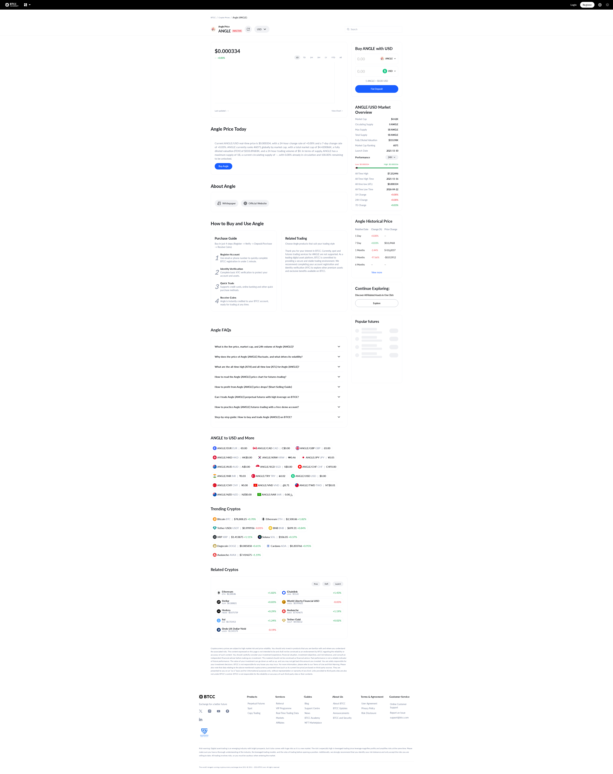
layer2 (338, 584)
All (341, 57)
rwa (316, 584)
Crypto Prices (224, 17)
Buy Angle (223, 166)
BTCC (213, 17)
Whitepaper (229, 203)
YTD (333, 57)
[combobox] (391, 157)
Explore (376, 303)
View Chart (336, 111)
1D (297, 57)
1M (311, 57)
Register (587, 4)
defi (326, 584)
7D (304, 57)
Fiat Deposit (377, 89)
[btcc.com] (12, 5)
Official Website (258, 203)
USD (259, 29)
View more (376, 272)
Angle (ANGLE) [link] (240, 17)
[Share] (248, 29)
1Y (326, 57)
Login (574, 4)
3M (318, 57)
